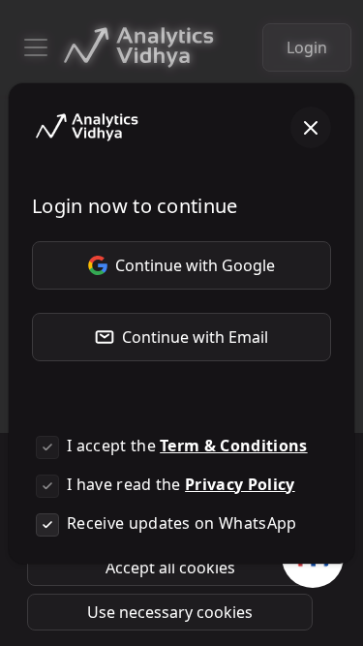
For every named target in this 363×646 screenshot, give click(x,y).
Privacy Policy (239, 484)
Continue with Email (195, 337)
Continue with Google (195, 265)
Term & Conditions (233, 445)
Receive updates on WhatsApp (182, 523)
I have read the (181, 484)
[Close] (310, 128)
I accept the (187, 445)
